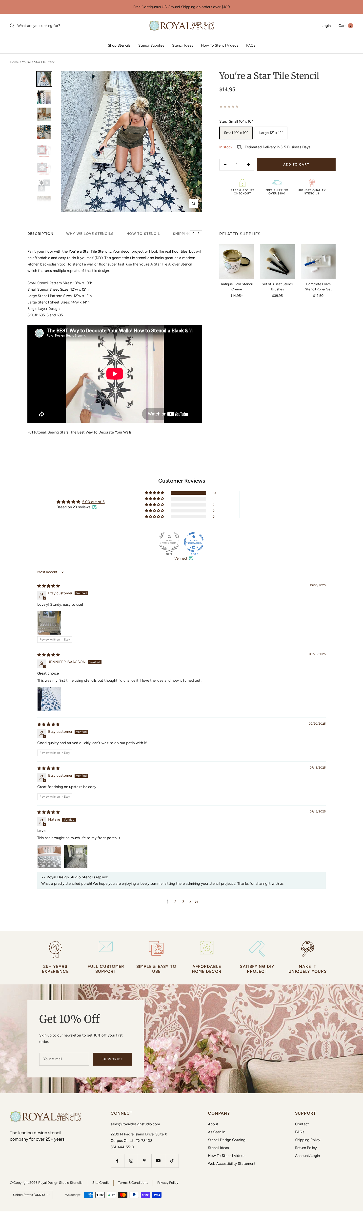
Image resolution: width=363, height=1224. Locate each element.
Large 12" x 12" (271, 133)
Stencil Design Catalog (226, 1140)
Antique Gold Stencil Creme (237, 286)
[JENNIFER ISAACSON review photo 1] (49, 699)
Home (14, 62)
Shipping (182, 234)
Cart (345, 25)
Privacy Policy (167, 1183)
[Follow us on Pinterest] (144, 1161)
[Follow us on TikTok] (172, 1161)
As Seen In (216, 1132)
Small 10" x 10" (236, 133)
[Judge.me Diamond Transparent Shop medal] (194, 542)
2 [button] (175, 902)
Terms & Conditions (133, 1183)
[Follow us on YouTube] (158, 1161)
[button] (155, 493)
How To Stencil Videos (219, 45)
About (213, 1124)
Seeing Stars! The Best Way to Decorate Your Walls (90, 432)
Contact (302, 1124)
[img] (48, 586)
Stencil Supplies (151, 45)
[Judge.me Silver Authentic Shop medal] (169, 542)
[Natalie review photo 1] (49, 856)
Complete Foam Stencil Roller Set (318, 286)
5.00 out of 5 (93, 502)
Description (40, 234)
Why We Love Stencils (90, 234)
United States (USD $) (29, 1195)
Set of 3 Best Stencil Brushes (277, 286)
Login (326, 25)
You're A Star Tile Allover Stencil (165, 264)
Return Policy (306, 1148)
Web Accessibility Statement (232, 1163)
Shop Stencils (119, 45)
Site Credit (100, 1183)
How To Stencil (143, 234)
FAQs (250, 45)
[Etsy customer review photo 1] (49, 623)
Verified (180, 558)
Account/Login (307, 1155)
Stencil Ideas (182, 45)
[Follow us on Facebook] (117, 1161)
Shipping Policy (307, 1140)
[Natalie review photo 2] (76, 856)
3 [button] (183, 902)
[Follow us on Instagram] (131, 1161)
